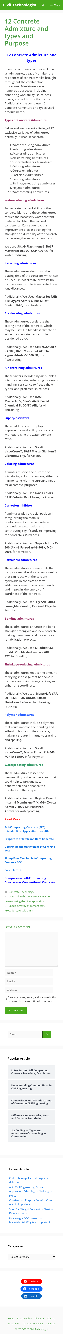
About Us (39, 1318)
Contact (51, 1318)
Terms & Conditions (32, 1323)
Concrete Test (13, 870)
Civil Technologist (19, 4)
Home (11, 1318)
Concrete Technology (21, 892)
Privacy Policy (24, 1318)
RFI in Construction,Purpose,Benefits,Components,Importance (31, 1200)
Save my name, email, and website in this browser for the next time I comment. (32, 999)
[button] (43, 5)
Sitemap (50, 1323)
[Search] (47, 1034)
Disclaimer (13, 1323)
